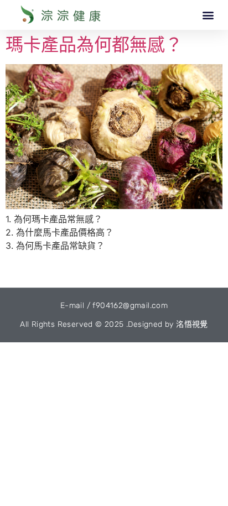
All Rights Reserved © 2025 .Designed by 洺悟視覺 (114, 324)
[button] (208, 15)
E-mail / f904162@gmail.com (114, 305)
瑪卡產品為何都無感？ (94, 44)
